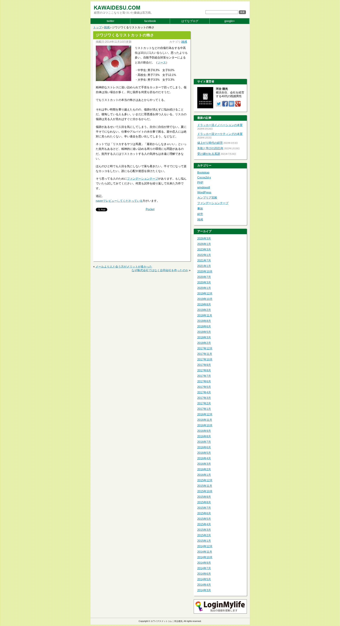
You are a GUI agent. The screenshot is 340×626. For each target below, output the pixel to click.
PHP (200, 182)
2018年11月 (204, 315)
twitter (110, 21)
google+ (229, 21)
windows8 (203, 187)
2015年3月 (204, 529)
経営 (200, 214)
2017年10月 (204, 359)
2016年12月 (204, 414)
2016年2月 (204, 469)
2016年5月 (204, 452)
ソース (161, 62)
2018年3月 (204, 337)
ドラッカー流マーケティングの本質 (220, 133)
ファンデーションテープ (142, 178)
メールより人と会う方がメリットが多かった (123, 266)
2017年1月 (204, 408)
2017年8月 (204, 370)
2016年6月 (204, 447)
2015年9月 (204, 496)
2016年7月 (204, 441)
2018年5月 (204, 331)
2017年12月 (204, 348)
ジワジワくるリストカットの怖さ (125, 35)
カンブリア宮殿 (207, 197)
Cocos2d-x (204, 177)
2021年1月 (204, 266)
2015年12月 (204, 480)
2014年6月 (204, 573)
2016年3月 (204, 463)
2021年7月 (204, 260)
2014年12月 (204, 546)
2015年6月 (204, 513)
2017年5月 (204, 386)
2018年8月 (204, 320)
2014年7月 (204, 568)
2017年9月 (204, 364)
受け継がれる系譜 (208, 153)
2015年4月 (204, 524)
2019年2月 (204, 309)
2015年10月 (204, 491)
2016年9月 (204, 430)
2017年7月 (204, 375)
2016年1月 (204, 474)
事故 (200, 208)
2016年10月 (204, 425)
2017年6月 (204, 381)
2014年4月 (204, 584)
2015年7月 (204, 507)
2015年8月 (204, 502)
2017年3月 (204, 397)
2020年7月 (204, 277)
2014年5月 (204, 579)
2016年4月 (204, 458)
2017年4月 (204, 392)
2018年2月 (204, 342)
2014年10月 (204, 557)
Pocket (150, 209)
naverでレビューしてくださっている (119, 200)
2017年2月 (204, 403)
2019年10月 (204, 299)
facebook (150, 21)
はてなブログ (189, 21)
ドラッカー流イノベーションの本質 (220, 125)
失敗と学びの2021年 (210, 148)
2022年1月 (204, 255)
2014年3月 (204, 590)
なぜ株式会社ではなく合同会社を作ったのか (160, 270)
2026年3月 (204, 238)
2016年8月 (204, 436)
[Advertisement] (118, 237)
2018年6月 (204, 326)
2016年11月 (204, 419)
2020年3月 (204, 282)
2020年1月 (204, 288)
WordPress (204, 192)
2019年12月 (204, 293)
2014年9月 (204, 562)
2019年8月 (204, 304)
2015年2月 (204, 535)
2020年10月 (204, 271)
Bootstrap (203, 172)
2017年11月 (204, 353)
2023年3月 (204, 249)
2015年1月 (204, 540)
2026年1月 (204, 244)
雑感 (184, 41)
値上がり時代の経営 (210, 142)
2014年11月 (204, 551)
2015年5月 (204, 518)
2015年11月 (204, 485)
